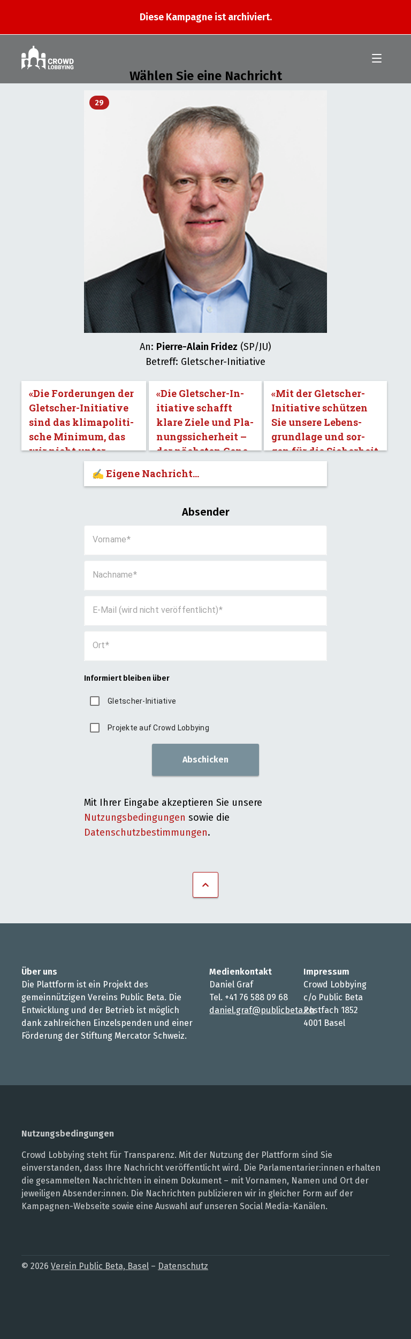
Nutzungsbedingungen (135, 817)
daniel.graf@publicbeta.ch (262, 1010)
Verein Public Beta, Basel (100, 1266)
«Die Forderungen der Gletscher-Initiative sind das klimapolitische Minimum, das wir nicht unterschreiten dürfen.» (81, 418)
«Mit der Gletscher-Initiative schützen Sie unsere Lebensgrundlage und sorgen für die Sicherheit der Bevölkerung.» (324, 418)
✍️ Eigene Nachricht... (145, 473)
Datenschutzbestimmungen (146, 832)
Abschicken (205, 759)
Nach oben (205, 885)
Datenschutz (183, 1266)
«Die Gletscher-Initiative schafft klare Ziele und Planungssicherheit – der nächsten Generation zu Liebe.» (205, 418)
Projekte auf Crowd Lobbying (158, 727)
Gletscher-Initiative (142, 701)
